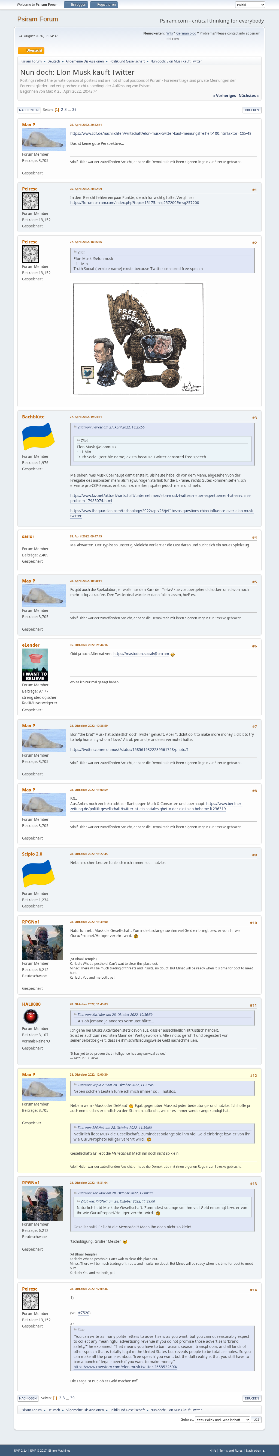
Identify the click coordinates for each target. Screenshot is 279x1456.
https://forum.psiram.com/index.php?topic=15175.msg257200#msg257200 (134, 202)
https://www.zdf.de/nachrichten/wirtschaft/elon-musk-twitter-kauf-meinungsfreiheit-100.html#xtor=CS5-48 (160, 133)
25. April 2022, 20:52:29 (86, 189)
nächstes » (249, 95)
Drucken (252, 110)
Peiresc (29, 189)
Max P (28, 125)
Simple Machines (59, 1450)
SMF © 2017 (38, 1450)
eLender (31, 645)
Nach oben (28, 1398)
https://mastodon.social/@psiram (141, 653)
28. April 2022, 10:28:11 (86, 581)
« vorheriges (224, 95)
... (70, 109)
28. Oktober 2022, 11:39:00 (89, 922)
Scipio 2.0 (32, 854)
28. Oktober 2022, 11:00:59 (89, 790)
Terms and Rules (231, 1450)
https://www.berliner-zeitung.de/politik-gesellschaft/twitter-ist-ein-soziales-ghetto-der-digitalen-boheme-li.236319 (156, 806)
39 (74, 109)
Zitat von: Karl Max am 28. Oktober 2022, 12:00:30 (115, 1193)
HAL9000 (31, 1004)
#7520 (83, 1312)
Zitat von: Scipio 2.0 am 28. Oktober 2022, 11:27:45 (116, 1085)
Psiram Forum (37, 19)
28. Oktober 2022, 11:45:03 (89, 1004)
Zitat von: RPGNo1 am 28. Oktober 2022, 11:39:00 (115, 1127)
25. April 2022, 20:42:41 (86, 125)
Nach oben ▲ (255, 1450)
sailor (28, 536)
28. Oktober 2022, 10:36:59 (89, 726)
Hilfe (213, 1450)
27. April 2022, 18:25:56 (86, 242)
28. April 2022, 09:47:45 (86, 536)
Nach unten (29, 110)
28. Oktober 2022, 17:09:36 (89, 1289)
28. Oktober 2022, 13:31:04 (89, 1183)
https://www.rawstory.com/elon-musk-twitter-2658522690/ (125, 1366)
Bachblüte (33, 417)
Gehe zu (187, 1419)
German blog (186, 33)
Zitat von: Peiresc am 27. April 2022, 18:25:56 (111, 427)
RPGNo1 (31, 922)
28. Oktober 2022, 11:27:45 (89, 854)
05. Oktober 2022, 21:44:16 (89, 645)
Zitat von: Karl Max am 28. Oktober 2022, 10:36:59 (115, 1014)
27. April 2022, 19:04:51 (86, 417)
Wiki (169, 33)
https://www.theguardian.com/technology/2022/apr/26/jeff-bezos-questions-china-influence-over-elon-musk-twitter (162, 513)
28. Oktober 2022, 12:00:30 (89, 1074)
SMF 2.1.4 (21, 1450)
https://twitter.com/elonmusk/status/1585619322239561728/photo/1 (129, 749)
